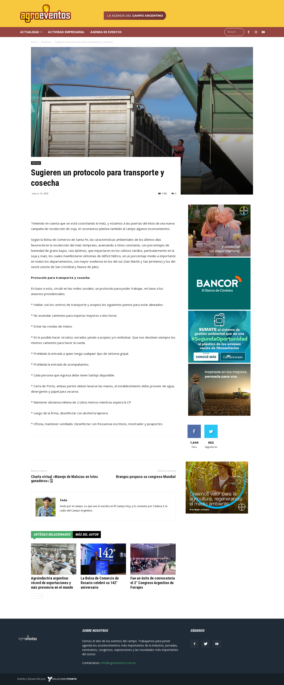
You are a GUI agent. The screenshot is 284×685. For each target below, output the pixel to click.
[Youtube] (217, 644)
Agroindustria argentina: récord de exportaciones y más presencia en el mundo (52, 582)
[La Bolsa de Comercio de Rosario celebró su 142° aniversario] (103, 559)
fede (63, 500)
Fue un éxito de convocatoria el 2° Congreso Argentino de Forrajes (152, 582)
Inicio (34, 42)
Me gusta (194, 426)
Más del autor (86, 534)
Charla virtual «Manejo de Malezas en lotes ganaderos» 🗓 (64, 479)
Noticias (46, 42)
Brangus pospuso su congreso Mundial (146, 477)
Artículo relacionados (51, 534)
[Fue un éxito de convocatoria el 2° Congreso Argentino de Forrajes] (153, 559)
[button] (235, 31)
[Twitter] (205, 644)
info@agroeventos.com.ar (118, 663)
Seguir (210, 426)
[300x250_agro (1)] (217, 512)
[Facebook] (194, 644)
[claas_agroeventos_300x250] (219, 415)
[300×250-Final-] (219, 308)
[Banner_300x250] (219, 255)
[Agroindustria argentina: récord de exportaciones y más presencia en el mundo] (53, 559)
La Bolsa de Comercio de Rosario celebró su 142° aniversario (100, 582)
